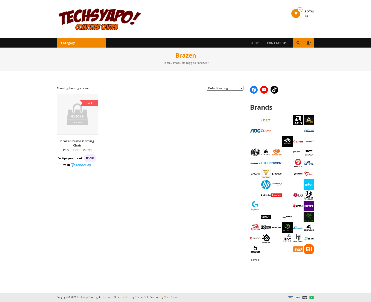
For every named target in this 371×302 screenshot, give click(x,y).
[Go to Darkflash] (309, 152)
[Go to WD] (298, 249)
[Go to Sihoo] (255, 238)
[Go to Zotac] (255, 260)
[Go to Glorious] (298, 173)
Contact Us (277, 43)
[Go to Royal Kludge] (266, 227)
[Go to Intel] (309, 184)
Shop (255, 43)
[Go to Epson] (276, 163)
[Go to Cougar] (276, 152)
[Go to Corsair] (266, 152)
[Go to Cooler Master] (255, 152)
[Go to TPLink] (309, 238)
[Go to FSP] (309, 163)
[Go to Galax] (255, 173)
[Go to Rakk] (287, 216)
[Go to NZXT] (309, 206)
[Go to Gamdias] (266, 173)
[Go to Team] (287, 238)
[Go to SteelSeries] (266, 238)
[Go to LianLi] (309, 195)
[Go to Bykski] (287, 141)
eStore (127, 297)
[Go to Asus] (309, 130)
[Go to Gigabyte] (276, 173)
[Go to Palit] (266, 216)
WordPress (170, 297)
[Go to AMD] (298, 120)
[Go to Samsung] (276, 227)
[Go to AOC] (255, 130)
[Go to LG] (298, 195)
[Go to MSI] (298, 206)
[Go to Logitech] (255, 206)
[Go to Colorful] (309, 141)
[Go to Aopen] (266, 130)
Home (167, 63)
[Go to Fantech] (298, 163)
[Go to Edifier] (266, 163)
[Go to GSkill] (309, 173)
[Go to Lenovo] (276, 195)
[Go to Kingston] (266, 195)
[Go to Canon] (298, 141)
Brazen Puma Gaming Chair (77, 143)
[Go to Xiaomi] (309, 249)
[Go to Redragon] (255, 227)
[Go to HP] (266, 184)
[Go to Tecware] (298, 238)
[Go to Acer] (266, 120)
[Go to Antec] (309, 120)
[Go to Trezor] (255, 249)
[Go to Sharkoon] (309, 227)
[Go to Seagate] (287, 227)
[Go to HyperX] (276, 184)
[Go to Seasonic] (298, 227)
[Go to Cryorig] (298, 152)
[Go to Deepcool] (255, 163)
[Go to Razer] (309, 216)
